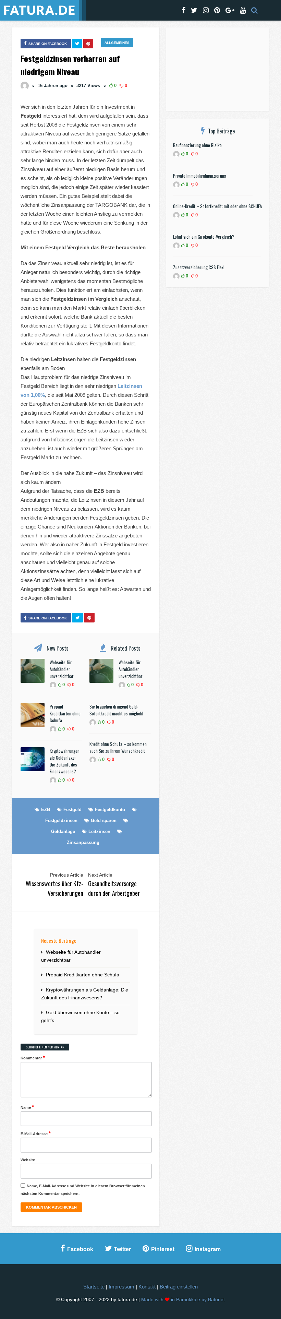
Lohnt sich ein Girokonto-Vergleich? (203, 236)
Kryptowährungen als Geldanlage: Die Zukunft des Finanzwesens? (65, 761)
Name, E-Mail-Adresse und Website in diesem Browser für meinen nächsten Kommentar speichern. (83, 1190)
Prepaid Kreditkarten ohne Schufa (65, 713)
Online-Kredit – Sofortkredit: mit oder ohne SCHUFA (217, 206)
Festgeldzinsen (61, 820)
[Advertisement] (217, 70)
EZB (45, 809)
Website (28, 1160)
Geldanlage (63, 831)
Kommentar (33, 1057)
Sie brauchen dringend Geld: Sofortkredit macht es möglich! (116, 710)
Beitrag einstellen (179, 1287)
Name (27, 1107)
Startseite (94, 1287)
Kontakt (147, 1287)
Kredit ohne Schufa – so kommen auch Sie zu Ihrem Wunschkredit (118, 747)
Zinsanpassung (83, 842)
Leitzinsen (99, 831)
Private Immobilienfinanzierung (199, 175)
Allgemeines (117, 43)
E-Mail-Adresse (36, 1133)
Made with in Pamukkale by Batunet (183, 1299)
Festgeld (72, 809)
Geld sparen (104, 820)
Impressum (121, 1287)
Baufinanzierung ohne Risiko (197, 145)
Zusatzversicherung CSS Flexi (198, 267)
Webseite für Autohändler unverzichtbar (62, 669)
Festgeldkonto (110, 809)
